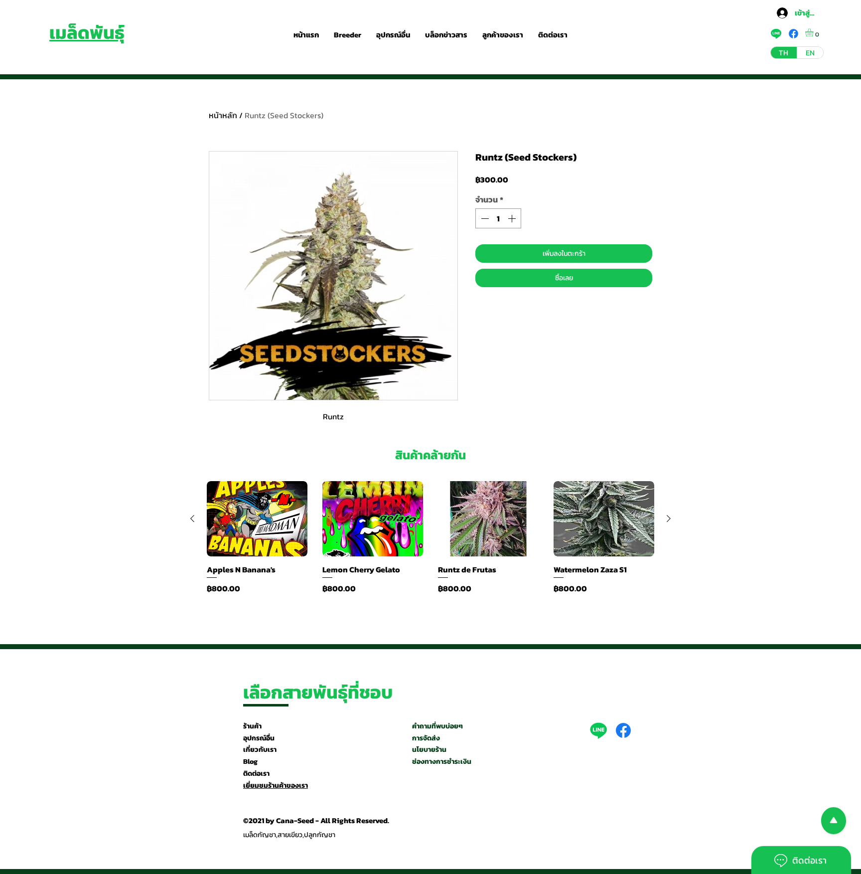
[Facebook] (623, 730)
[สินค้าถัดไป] (669, 518)
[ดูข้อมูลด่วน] (257, 519)
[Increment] (513, 218)
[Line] (598, 730)
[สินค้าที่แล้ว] (192, 518)
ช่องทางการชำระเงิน (441, 761)
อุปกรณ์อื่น (259, 738)
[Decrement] (484, 218)
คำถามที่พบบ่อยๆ (437, 726)
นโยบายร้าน (429, 749)
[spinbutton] (498, 218)
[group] (430, 543)
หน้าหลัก (223, 115)
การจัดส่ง (426, 738)
